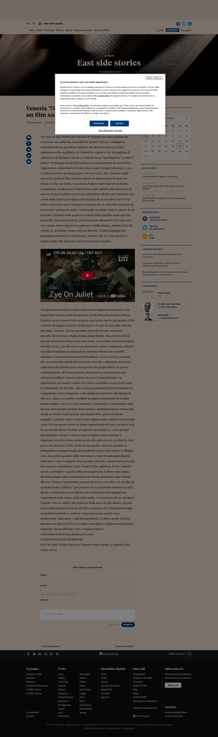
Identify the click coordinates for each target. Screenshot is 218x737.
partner (148, 105)
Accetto (119, 123)
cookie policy (104, 96)
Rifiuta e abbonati (154, 78)
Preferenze (99, 123)
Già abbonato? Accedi (110, 130)
